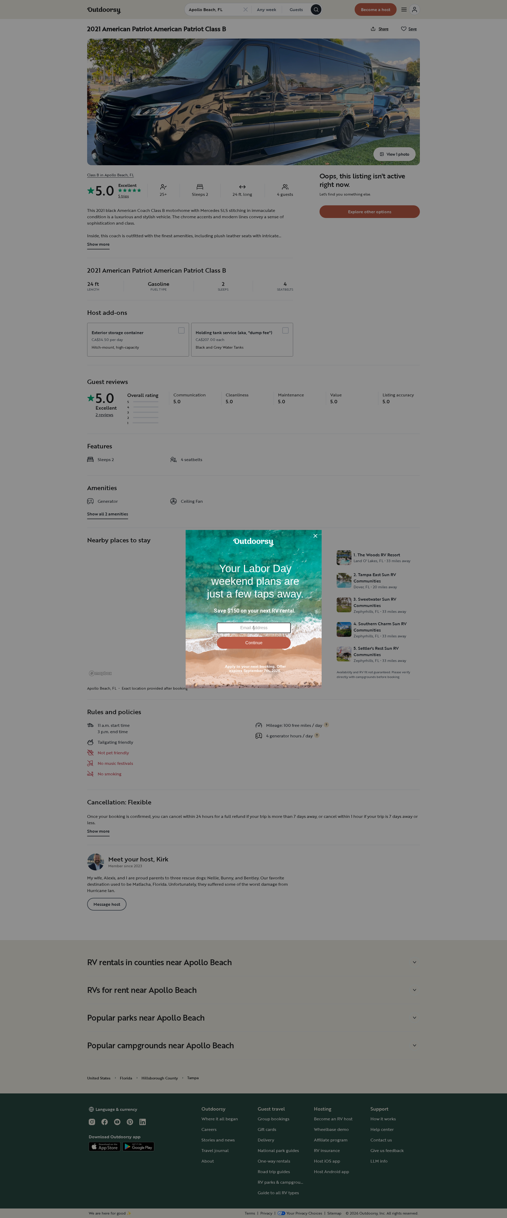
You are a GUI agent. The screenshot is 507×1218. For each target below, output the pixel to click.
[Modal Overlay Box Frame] (254, 609)
